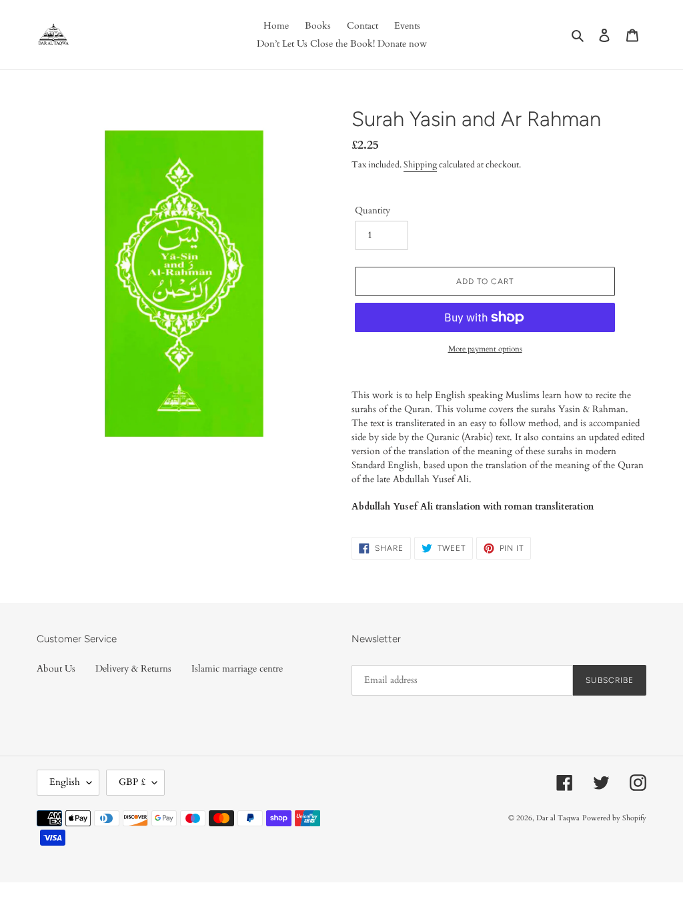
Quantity (372, 210)
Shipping (420, 165)
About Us (56, 668)
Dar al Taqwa (558, 818)
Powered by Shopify (614, 818)
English (64, 782)
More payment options (485, 348)
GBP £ (132, 782)
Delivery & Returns (133, 668)
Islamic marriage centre (237, 668)
